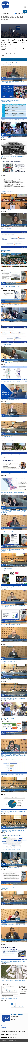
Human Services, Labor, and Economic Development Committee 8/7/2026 (12, 249)
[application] (14, 31)
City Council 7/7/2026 (6, 792)
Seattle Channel (17, 1015)
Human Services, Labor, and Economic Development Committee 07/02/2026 (12, 831)
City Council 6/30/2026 (6, 906)
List (5, 64)
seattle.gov (6, 13)
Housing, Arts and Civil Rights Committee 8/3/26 (12, 362)
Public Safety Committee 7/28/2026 (9, 418)
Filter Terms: (4, 55)
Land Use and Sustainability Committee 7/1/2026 (12, 867)
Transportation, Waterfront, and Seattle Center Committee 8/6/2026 (11, 268)
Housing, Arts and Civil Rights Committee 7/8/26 (12, 774)
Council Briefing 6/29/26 (6, 942)
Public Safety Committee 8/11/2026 (9, 191)
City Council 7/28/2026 (6, 436)
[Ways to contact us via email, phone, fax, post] (15, 1037)
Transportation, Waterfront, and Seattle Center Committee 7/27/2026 (11, 455)
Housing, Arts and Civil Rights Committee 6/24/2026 (13, 980)
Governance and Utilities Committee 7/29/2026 (11, 399)
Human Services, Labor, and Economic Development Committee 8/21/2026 (12, 82)
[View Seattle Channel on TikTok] (8, 1037)
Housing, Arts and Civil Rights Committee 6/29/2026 (13, 924)
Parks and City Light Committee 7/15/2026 (10, 624)
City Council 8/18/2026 (6, 137)
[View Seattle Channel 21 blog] (14, 1037)
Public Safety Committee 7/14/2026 (9, 661)
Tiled (11, 64)
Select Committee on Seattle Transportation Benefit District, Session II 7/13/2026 (13, 718)
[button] (14, 30)
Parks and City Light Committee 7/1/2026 (10, 849)
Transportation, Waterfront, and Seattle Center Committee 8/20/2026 (11, 101)
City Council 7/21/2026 (6, 568)
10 (7, 62)
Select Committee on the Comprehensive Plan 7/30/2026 (14, 381)
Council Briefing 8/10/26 (6, 228)
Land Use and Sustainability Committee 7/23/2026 (12, 492)
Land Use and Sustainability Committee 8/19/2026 (12, 119)
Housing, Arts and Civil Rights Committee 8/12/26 (12, 173)
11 (22, 1006)
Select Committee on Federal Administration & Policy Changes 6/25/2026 (13, 962)
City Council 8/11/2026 (6, 209)
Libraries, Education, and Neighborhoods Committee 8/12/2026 (12, 157)
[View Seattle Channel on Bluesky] (10, 1037)
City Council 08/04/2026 (6, 344)
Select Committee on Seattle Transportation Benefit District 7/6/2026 (13, 812)
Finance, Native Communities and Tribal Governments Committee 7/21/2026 (13, 550)
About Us (3, 1025)
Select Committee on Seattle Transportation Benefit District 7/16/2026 (13, 606)
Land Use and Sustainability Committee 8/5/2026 (12, 304)
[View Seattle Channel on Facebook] (2, 1037)
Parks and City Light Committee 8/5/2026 (10, 286)
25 (12, 62)
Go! (25, 11)
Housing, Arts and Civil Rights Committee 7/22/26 (12, 531)
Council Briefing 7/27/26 (6, 473)
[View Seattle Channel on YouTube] (12, 1037)
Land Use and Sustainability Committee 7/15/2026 (12, 642)
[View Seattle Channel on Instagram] (6, 1037)
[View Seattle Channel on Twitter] (4, 1037)
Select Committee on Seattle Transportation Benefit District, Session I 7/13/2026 (13, 699)
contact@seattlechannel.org (10, 1035)
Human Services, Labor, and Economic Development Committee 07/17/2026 (12, 587)
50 (16, 62)
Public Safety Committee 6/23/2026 (9, 998)
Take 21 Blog (3, 1027)
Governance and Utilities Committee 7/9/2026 (11, 736)
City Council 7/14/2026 (6, 679)
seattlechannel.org (20, 13)
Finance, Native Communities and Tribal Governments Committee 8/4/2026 (13, 323)
